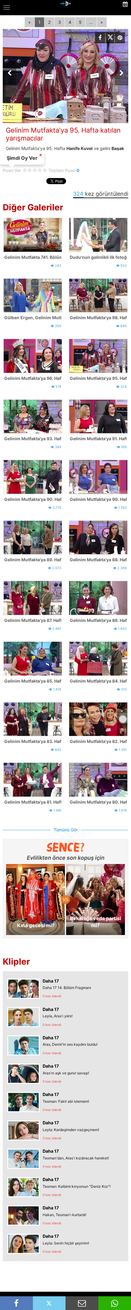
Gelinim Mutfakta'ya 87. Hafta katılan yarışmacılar (32, 620)
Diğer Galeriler (33, 207)
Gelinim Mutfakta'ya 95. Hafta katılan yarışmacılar (98, 378)
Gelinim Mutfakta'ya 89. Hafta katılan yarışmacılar (32, 559)
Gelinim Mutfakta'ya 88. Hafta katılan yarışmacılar (98, 559)
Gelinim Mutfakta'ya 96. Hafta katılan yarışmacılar (32, 378)
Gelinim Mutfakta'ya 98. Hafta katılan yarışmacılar (98, 317)
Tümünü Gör (66, 829)
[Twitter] (110, 37)
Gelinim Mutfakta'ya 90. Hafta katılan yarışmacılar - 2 (32, 499)
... (91, 22)
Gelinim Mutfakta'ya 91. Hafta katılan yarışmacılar (98, 438)
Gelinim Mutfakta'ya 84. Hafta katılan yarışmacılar (98, 681)
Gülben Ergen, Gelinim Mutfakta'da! (32, 317)
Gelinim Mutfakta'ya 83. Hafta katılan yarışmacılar (32, 741)
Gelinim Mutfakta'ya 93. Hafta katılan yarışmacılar (32, 438)
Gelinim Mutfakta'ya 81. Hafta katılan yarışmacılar (32, 802)
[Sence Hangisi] (66, 847)
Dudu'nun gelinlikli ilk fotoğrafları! (98, 257)
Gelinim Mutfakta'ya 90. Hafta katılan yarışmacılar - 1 (98, 499)
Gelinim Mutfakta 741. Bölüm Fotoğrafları (32, 257)
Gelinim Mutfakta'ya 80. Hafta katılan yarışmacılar (98, 802)
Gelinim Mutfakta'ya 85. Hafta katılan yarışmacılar (32, 681)
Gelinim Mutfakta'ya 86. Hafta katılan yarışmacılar (98, 620)
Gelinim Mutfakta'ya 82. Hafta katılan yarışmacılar (98, 741)
